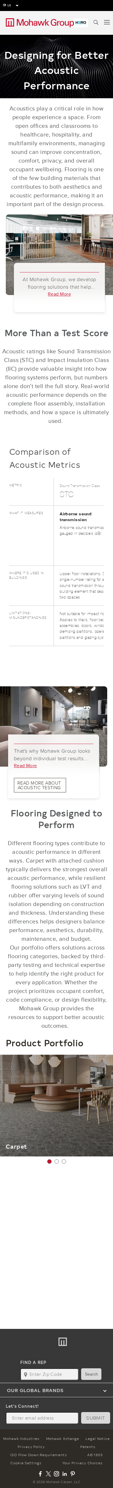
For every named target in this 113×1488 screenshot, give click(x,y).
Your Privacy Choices (82, 1462)
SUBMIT (95, 1417)
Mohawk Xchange (62, 1438)
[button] (49, 1161)
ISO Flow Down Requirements (38, 1454)
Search (91, 1374)
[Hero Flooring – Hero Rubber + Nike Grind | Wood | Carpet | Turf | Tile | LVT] (81, 23)
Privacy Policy (31, 1446)
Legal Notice (97, 1438)
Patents (87, 1446)
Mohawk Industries (21, 1438)
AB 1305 (95, 1454)
